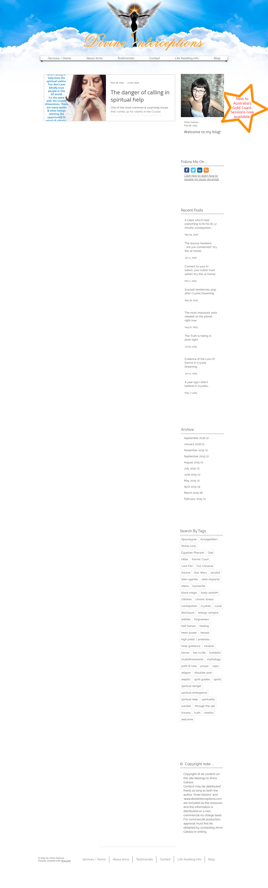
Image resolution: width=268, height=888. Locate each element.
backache (198, 585)
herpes (205, 632)
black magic (189, 592)
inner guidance (190, 646)
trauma (186, 712)
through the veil (205, 706)
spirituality (208, 699)
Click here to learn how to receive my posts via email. (201, 177)
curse (218, 605)
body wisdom (209, 592)
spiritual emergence (194, 692)
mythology (214, 659)
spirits (217, 679)
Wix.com (66, 860)
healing (204, 626)
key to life (199, 652)
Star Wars (200, 572)
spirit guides (202, 679)
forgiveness (201, 619)
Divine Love (188, 545)
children (186, 599)
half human (188, 626)
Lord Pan (187, 565)
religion (186, 672)
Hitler (184, 559)
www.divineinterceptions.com (203, 799)
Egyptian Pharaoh (192, 552)
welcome (187, 719)
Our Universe (205, 565)
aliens (185, 585)
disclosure (187, 612)
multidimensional (192, 659)
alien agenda (189, 579)
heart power (189, 632)
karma (185, 652)
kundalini (215, 652)
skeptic (186, 679)
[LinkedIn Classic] (199, 170)
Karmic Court (200, 559)
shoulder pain (203, 672)
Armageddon (208, 539)
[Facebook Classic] (186, 170)
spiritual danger (191, 686)
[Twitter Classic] (193, 170)
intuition (209, 646)
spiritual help (189, 699)
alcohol (215, 572)
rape (215, 666)
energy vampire (208, 612)
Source (185, 572)
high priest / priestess (195, 639)
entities (186, 619)
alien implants (211, 579)
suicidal (186, 706)
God (210, 552)
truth (197, 712)
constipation (189, 605)
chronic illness (204, 599)
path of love (189, 666)
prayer (204, 666)
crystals (206, 605)
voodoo (208, 712)
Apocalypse (189, 539)
